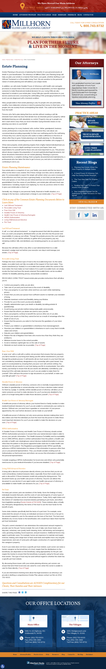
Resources (55, 654)
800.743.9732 (93, 25)
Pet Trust (7, 222)
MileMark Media (67, 664)
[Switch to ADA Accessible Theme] (3, 666)
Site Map (80, 654)
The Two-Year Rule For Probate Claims (85, 180)
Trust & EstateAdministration (92, 135)
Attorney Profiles (27, 15)
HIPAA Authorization (12, 217)
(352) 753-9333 (37, 637)
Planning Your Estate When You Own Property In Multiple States (85, 168)
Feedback (72, 15)
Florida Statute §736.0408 (31, 502)
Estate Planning (19, 59)
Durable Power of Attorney (14, 213)
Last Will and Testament (13, 205)
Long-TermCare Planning (93, 149)
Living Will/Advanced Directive (15, 220)
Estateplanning (93, 121)
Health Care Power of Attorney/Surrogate (19, 215)
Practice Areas (44, 15)
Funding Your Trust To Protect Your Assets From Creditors (86, 186)
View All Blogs (86, 202)
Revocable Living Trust (12, 208)
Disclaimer (89, 654)
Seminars (62, 15)
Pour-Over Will (9, 210)
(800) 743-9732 (39, 642)
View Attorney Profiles (85, 103)
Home (15, 15)
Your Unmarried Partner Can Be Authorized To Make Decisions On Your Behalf (86, 193)
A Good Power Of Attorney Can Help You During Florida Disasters (85, 174)
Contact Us (88, 15)
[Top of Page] (56, 194)
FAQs (54, 15)
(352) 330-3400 (35, 640)
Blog (80, 15)
